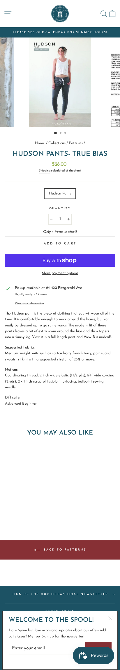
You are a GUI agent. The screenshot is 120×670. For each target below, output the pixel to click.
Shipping (44, 170)
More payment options (60, 273)
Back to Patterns (64, 549)
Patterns (75, 143)
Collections (57, 143)
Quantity (60, 208)
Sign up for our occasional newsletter (60, 594)
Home (40, 143)
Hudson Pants (60, 193)
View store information (29, 303)
